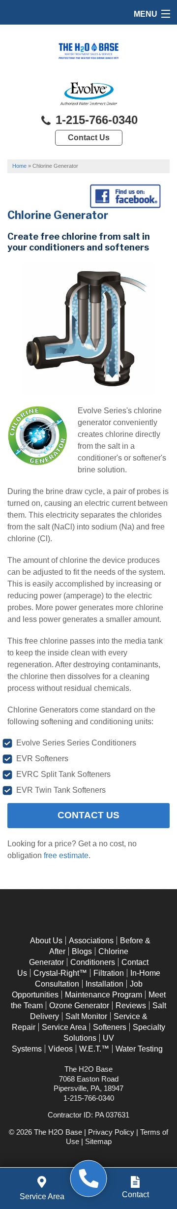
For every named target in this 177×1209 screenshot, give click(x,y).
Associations (91, 940)
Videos (60, 1049)
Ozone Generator (79, 1005)
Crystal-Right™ (60, 973)
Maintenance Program (103, 995)
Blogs (82, 951)
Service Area (64, 1027)
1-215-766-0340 (95, 119)
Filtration (108, 973)
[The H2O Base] (88, 1178)
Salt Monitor (86, 1016)
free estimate (66, 855)
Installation (104, 984)
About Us (46, 940)
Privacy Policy (111, 1132)
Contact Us (89, 137)
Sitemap (98, 1141)
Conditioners (92, 962)
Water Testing (139, 1049)
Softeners (109, 1027)
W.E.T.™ (94, 1049)
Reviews (131, 1005)
